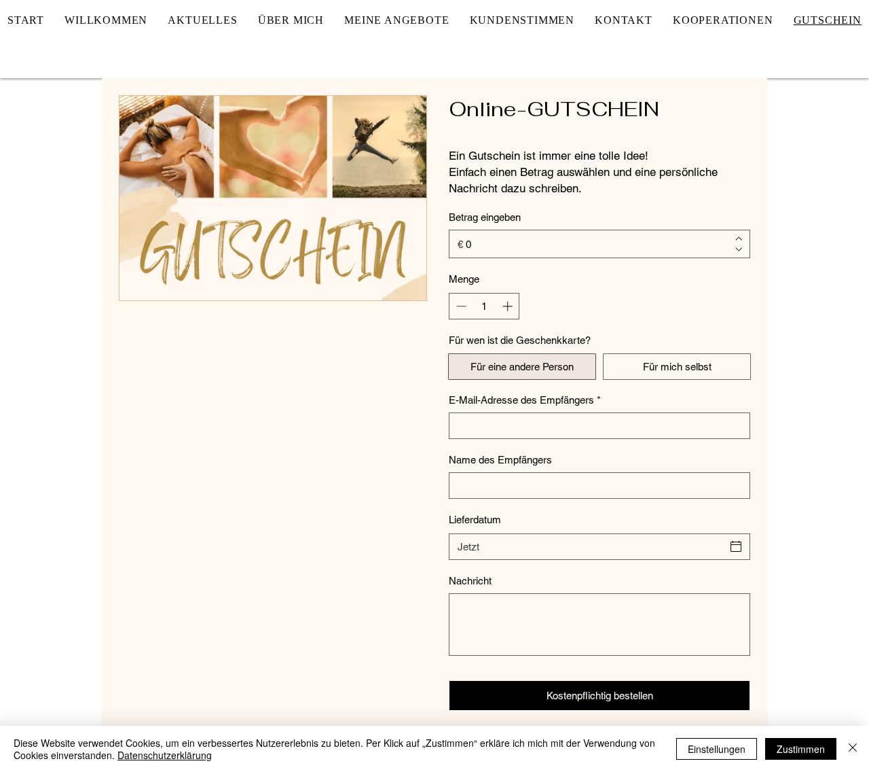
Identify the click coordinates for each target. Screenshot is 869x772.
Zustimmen (801, 749)
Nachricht (470, 580)
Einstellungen (716, 749)
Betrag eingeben (485, 217)
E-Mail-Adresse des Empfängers (525, 400)
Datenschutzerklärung (164, 755)
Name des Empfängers (500, 460)
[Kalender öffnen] (736, 546)
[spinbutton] (484, 306)
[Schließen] (853, 749)
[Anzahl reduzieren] (460, 306)
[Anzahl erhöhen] (509, 306)
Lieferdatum (475, 519)
